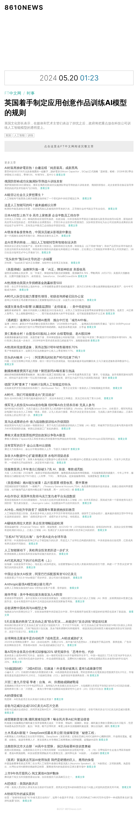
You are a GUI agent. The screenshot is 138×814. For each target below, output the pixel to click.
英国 (8, 135)
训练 (30, 135)
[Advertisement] (69, 42)
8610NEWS (23, 7)
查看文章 (60, 174)
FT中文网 (12, 93)
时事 (31, 93)
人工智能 (19, 135)
